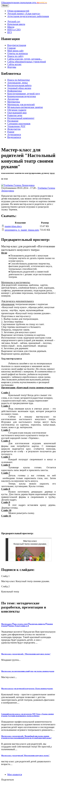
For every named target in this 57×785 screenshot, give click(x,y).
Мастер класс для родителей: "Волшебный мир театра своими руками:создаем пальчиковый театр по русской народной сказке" (26, 737)
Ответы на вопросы (17, 53)
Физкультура (14, 129)
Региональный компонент (20, 118)
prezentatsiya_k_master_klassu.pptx (22, 230)
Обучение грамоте (16, 110)
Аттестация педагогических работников (28, 16)
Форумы (11, 67)
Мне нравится (14, 774)
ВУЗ (9, 32)
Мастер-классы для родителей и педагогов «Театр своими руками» (27, 688)
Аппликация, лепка (17, 82)
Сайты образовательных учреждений (26, 61)
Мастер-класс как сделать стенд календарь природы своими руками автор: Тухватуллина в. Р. (27, 625)
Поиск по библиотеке (18, 80)
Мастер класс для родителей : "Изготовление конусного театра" (26, 654)
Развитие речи (14, 115)
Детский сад (13, 21)
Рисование (12, 121)
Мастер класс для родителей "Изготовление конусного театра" (25, 755)
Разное (10, 131)
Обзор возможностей (18, 11)
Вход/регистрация (16, 45)
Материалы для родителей (21, 104)
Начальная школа (16, 24)
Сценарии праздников (18, 123)
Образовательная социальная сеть (24, 2)
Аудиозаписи (14, 134)
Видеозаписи (14, 137)
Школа (10, 27)
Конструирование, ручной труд (23, 93)
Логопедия (13, 99)
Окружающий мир (17, 112)
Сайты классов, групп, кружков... (24, 59)
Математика (13, 101)
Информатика (14, 91)
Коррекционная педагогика (21, 96)
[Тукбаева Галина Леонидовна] (18, 185)
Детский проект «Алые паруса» (23, 13)
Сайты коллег (14, 64)
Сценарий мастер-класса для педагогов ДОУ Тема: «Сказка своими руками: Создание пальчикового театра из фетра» (27, 715)
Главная (11, 48)
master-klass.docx (13, 226)
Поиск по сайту (15, 56)
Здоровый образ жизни (19, 88)
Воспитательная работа (19, 85)
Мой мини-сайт (15, 50)
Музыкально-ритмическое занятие (25, 107)
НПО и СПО (14, 29)
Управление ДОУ (16, 126)
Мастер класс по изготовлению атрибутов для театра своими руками (27, 671)
